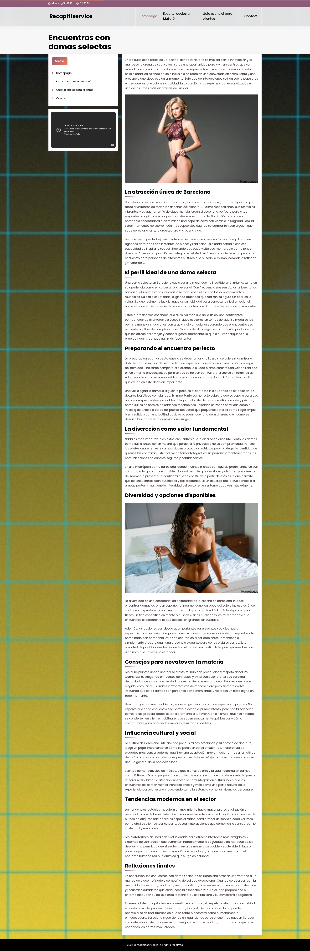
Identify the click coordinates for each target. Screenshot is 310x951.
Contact (251, 16)
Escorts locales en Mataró (177, 16)
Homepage (148, 16)
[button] (191, 138)
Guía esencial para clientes (217, 16)
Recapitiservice (71, 16)
